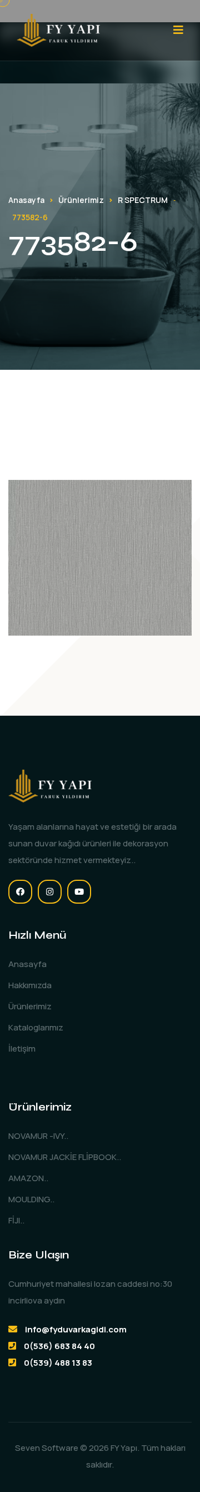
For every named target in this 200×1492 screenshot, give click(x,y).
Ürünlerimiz (81, 200)
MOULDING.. (31, 1199)
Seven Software (46, 1448)
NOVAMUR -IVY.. (38, 1136)
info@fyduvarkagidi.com (76, 1329)
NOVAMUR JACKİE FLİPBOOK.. (64, 1157)
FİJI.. (16, 1220)
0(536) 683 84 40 (59, 1346)
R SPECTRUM (143, 200)
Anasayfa (26, 200)
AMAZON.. (28, 1178)
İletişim (22, 1048)
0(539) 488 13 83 (58, 1363)
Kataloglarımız (35, 1027)
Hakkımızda (30, 985)
